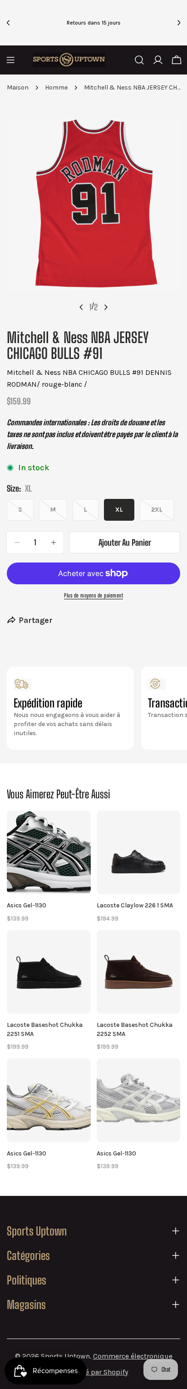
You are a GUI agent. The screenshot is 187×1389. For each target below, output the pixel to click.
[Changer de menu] (10, 60)
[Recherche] (139, 60)
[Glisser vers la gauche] (81, 307)
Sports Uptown (65, 1356)
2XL (162, 513)
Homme (56, 87)
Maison (18, 87)
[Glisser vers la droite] (105, 307)
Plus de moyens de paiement (93, 595)
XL (119, 509)
